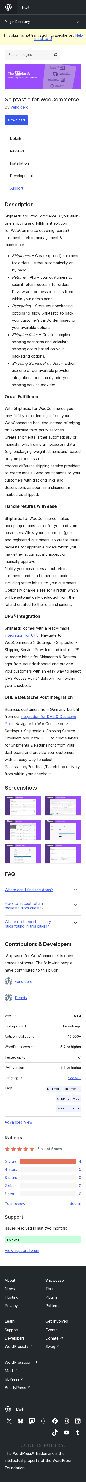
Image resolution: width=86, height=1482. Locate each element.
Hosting (11, 1297)
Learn (10, 1321)
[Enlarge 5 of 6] (34, 850)
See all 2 (74, 1078)
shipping (63, 1098)
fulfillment (54, 1089)
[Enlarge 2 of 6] (74, 802)
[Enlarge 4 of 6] (74, 826)
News (10, 1288)
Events (51, 1329)
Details (16, 138)
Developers (15, 1338)
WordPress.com (21, 1362)
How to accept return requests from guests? (24, 905)
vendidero (19, 107)
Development (21, 175)
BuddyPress (18, 1387)
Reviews (17, 151)
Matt (11, 1370)
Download (16, 120)
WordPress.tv (19, 1346)
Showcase (54, 1280)
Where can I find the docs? (29, 890)
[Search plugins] (55, 55)
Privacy (11, 1305)
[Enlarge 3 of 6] (34, 826)
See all (75, 1203)
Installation (19, 163)
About (10, 1280)
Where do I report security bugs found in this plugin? (28, 923)
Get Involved (56, 1321)
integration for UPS (22, 635)
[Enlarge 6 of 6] (74, 850)
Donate (54, 1338)
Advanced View (18, 1122)
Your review (15, 1203)
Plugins (51, 1297)
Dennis (21, 997)
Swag (52, 1346)
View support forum (22, 1250)
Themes (52, 1288)
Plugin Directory (17, 22)
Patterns (52, 1305)
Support (16, 188)
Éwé (20, 1409)
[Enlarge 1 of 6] (34, 802)
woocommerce (68, 1108)
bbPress (14, 1379)
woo (76, 1098)
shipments (71, 1089)
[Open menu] (78, 7)
